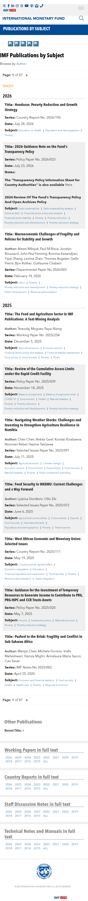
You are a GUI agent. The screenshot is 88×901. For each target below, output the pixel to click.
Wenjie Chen (27, 651)
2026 (9, 757)
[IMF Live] (60, 895)
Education (24, 130)
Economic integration (17, 569)
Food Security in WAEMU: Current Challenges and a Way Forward (43, 486)
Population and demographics (62, 130)
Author (21, 64)
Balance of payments (30, 394)
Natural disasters (59, 399)
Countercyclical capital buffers (35, 565)
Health (37, 130)
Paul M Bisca (49, 249)
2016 (27, 761)
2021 (56, 757)
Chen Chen (26, 439)
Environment (27, 399)
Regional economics (56, 685)
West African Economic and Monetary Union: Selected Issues (43, 541)
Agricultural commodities (33, 518)
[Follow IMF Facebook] (9, 5)
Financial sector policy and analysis (43, 213)
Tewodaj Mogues (30, 329)
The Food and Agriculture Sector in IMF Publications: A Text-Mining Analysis (39, 316)
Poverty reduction (57, 218)
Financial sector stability (18, 218)
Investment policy (41, 620)
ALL (45, 761)
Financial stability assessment (63, 353)
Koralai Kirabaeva (68, 439)
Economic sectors (52, 348)
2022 (46, 757)
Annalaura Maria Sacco (63, 656)
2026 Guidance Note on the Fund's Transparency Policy (36, 149)
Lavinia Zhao (33, 259)
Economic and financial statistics (36, 680)
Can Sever (12, 661)
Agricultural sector (29, 348)
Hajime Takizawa (41, 444)
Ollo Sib (50, 499)
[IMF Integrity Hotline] (41, 5)
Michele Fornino (50, 651)
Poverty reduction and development (25, 223)
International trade (34, 523)
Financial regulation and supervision (25, 574)
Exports (74, 518)
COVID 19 (10, 399)
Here (68, 185)
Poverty (9, 135)
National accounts (65, 620)
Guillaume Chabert (47, 263)
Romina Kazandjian (63, 254)
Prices (56, 357)
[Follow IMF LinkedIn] (12, 5)
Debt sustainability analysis (58, 209)
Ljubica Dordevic (30, 499)
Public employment (16, 292)
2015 (37, 761)
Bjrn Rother (23, 263)
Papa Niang (53, 329)
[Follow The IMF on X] (4, 5)
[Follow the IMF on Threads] (21, 5)
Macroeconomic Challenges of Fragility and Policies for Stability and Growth (42, 236)
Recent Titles (13, 730)
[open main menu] (81, 8)
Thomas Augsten (56, 259)
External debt (12, 213)
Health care (22, 685)
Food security (29, 357)
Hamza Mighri (34, 656)
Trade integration (44, 579)
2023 (37, 757)
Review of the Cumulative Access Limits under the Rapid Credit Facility (39, 371)
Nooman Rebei (16, 444)
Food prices (11, 357)
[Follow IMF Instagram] (17, 5)
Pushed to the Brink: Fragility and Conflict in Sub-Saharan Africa (43, 639)
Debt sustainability (29, 209)
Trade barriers (62, 528)
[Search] (81, 18)
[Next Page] (26, 75)
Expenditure (54, 468)
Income (23, 620)
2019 (74, 757)
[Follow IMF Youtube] (26, 5)
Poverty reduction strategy (64, 223)
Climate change (52, 463)
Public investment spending (55, 473)
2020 (65, 757)
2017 (18, 761)
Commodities (58, 518)
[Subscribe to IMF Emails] (36, 5)
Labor (22, 283)
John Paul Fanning (33, 254)
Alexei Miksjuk (28, 249)
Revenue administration (44, 292)
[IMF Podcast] (31, 5)
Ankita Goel (44, 439)
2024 (27, 757)
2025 (18, 757)
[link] (10, 43)
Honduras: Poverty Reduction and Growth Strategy (41, 107)
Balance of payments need (61, 394)
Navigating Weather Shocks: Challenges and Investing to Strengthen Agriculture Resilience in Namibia (43, 424)
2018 (9, 761)
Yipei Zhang (14, 259)
